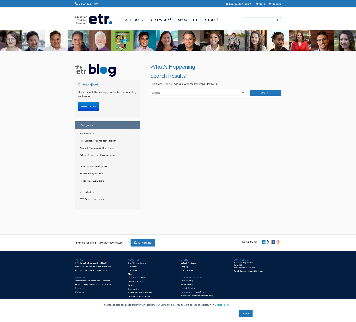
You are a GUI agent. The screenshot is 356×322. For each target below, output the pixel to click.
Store (210, 20)
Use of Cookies (188, 288)
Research (79, 288)
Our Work (160, 20)
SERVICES (80, 277)
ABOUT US (134, 259)
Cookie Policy (222, 304)
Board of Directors (136, 278)
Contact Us (133, 289)
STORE (184, 259)
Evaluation (80, 292)
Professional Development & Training (93, 281)
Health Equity (87, 133)
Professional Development (94, 166)
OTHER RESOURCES (191, 277)
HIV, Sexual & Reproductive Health (98, 140)
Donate (276, 3)
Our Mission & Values (138, 263)
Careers (132, 285)
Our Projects (134, 270)
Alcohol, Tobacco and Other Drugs (91, 270)
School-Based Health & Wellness (97, 155)
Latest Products (188, 263)
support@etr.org (255, 271)
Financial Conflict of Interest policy (197, 295)
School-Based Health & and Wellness (93, 266)
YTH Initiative (87, 191)
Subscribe (88, 106)
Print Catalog (187, 270)
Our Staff (132, 266)
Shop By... (185, 266)
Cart (262, 3)
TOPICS (79, 259)
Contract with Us (136, 281)
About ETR (187, 20)
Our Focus (133, 20)
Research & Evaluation (92, 180)
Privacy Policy (187, 281)
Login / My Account (240, 3)
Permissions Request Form (193, 292)
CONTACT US (241, 259)
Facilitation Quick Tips (92, 173)
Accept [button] (246, 313)
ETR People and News (92, 199)
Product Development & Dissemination (93, 284)
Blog (130, 274)
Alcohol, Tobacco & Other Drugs (97, 148)
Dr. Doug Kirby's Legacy (139, 296)
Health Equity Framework (140, 292)
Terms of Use (187, 284)
